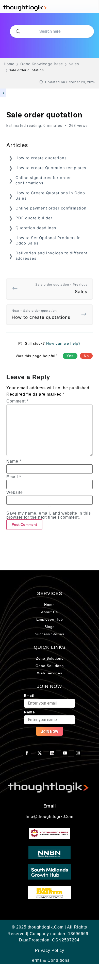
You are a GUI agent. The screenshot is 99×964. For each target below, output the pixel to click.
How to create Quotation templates (50, 167)
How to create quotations (41, 157)
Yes (70, 356)
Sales (61, 288)
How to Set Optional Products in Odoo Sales (48, 240)
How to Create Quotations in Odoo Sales (50, 195)
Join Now (49, 732)
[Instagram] (77, 753)
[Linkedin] (52, 753)
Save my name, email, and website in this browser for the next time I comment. (48, 515)
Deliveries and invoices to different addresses (51, 256)
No (86, 356)
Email (13, 477)
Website (14, 492)
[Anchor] (31, 144)
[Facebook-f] (27, 753)
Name (13, 461)
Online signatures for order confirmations (43, 180)
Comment (17, 401)
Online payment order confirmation (51, 208)
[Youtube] (65, 753)
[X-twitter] (39, 753)
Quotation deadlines (35, 227)
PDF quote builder (34, 218)
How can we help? (63, 343)
